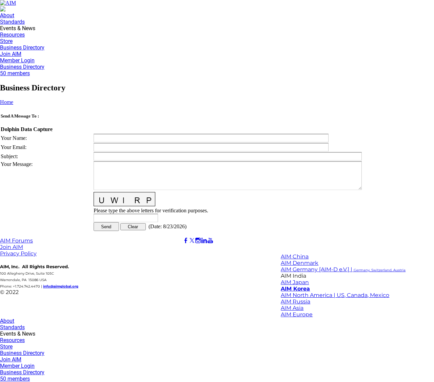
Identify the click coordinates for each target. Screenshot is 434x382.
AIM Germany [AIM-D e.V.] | (343, 269)
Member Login (17, 60)
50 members (15, 73)
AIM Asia (292, 308)
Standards (12, 22)
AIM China (295, 256)
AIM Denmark (299, 263)
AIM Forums (16, 240)
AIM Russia (295, 301)
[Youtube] (210, 240)
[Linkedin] (204, 240)
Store (6, 41)
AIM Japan (295, 282)
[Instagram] (198, 240)
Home (6, 102)
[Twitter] (192, 240)
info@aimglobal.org (60, 286)
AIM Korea (295, 288)
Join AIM (10, 54)
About (7, 15)
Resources (12, 34)
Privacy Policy (18, 253)
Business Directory (22, 47)
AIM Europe (297, 314)
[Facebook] (186, 240)
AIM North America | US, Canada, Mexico (335, 295)
